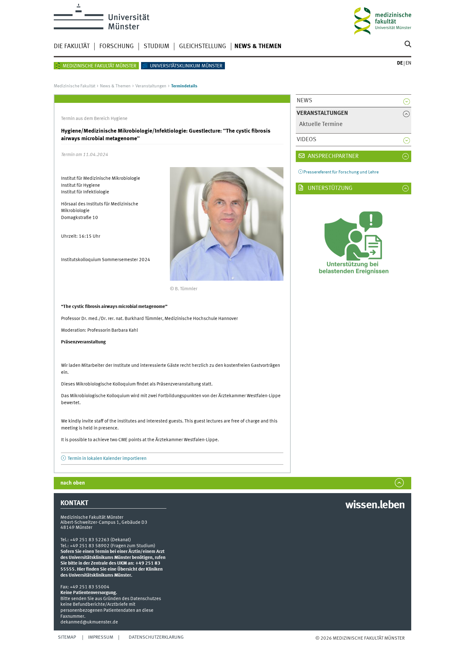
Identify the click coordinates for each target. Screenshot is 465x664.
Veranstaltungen (150, 86)
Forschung (116, 46)
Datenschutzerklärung (156, 637)
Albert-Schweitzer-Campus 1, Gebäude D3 (103, 522)
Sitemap (67, 637)
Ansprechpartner (333, 156)
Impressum (100, 637)
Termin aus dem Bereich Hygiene (94, 118)
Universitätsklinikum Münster (186, 66)
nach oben (72, 483)
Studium (156, 46)
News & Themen (258, 46)
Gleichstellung (202, 46)
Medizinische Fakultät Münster (99, 66)
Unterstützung (329, 188)
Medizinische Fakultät (74, 86)
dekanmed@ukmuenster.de (89, 622)
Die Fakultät (72, 46)
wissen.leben (375, 505)
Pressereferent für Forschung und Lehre (341, 172)
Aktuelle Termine (321, 124)
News (304, 100)
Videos (306, 139)
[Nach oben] (322, 644)
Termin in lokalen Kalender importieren (106, 458)
